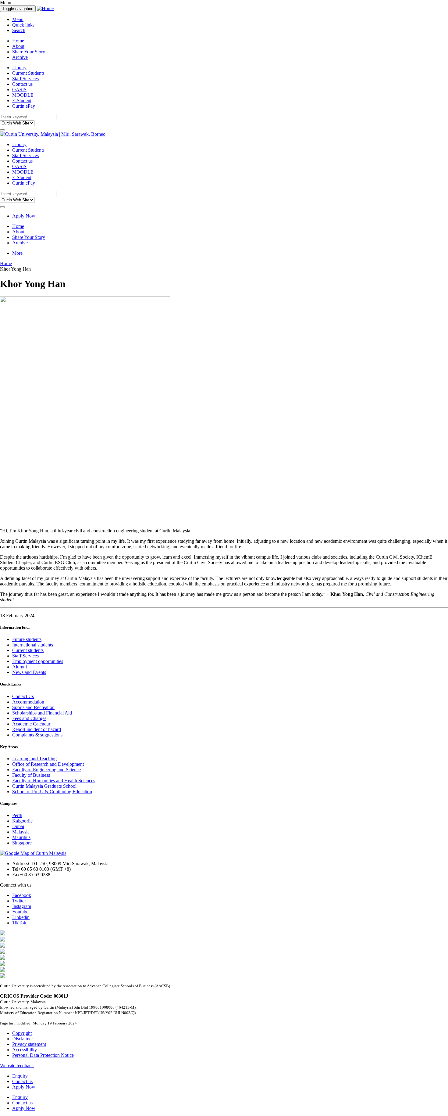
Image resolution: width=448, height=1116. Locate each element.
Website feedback (17, 1065)
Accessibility (24, 1049)
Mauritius (21, 837)
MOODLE (23, 95)
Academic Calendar (31, 723)
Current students (28, 650)
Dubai (18, 826)
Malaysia (21, 831)
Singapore (22, 842)
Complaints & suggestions (37, 734)
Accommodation (28, 701)
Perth (17, 815)
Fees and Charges (29, 718)
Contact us (22, 84)
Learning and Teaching (34, 758)
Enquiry (20, 1075)
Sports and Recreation (33, 707)
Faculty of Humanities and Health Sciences (53, 780)
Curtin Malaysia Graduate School (44, 786)
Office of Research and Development (48, 764)
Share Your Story (28, 51)
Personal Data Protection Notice (43, 1055)
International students (32, 644)
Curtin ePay (23, 106)
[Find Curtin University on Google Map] (33, 853)
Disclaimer (22, 1038)
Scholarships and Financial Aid (42, 712)
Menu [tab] (17, 19)
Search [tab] (18, 30)
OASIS (19, 89)
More (17, 253)
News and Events (29, 672)
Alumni (19, 666)
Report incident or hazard (36, 729)
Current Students (28, 73)
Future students (26, 639)
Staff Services (25, 78)
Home (18, 40)
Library (19, 67)
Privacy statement (29, 1044)
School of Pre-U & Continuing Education (52, 791)
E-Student (21, 100)
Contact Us (23, 696)
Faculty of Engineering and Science (46, 769)
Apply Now (23, 215)
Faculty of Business (31, 775)
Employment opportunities (37, 661)
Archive (20, 57)
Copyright (22, 1033)
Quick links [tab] (23, 24)
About (18, 46)
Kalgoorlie (22, 820)
